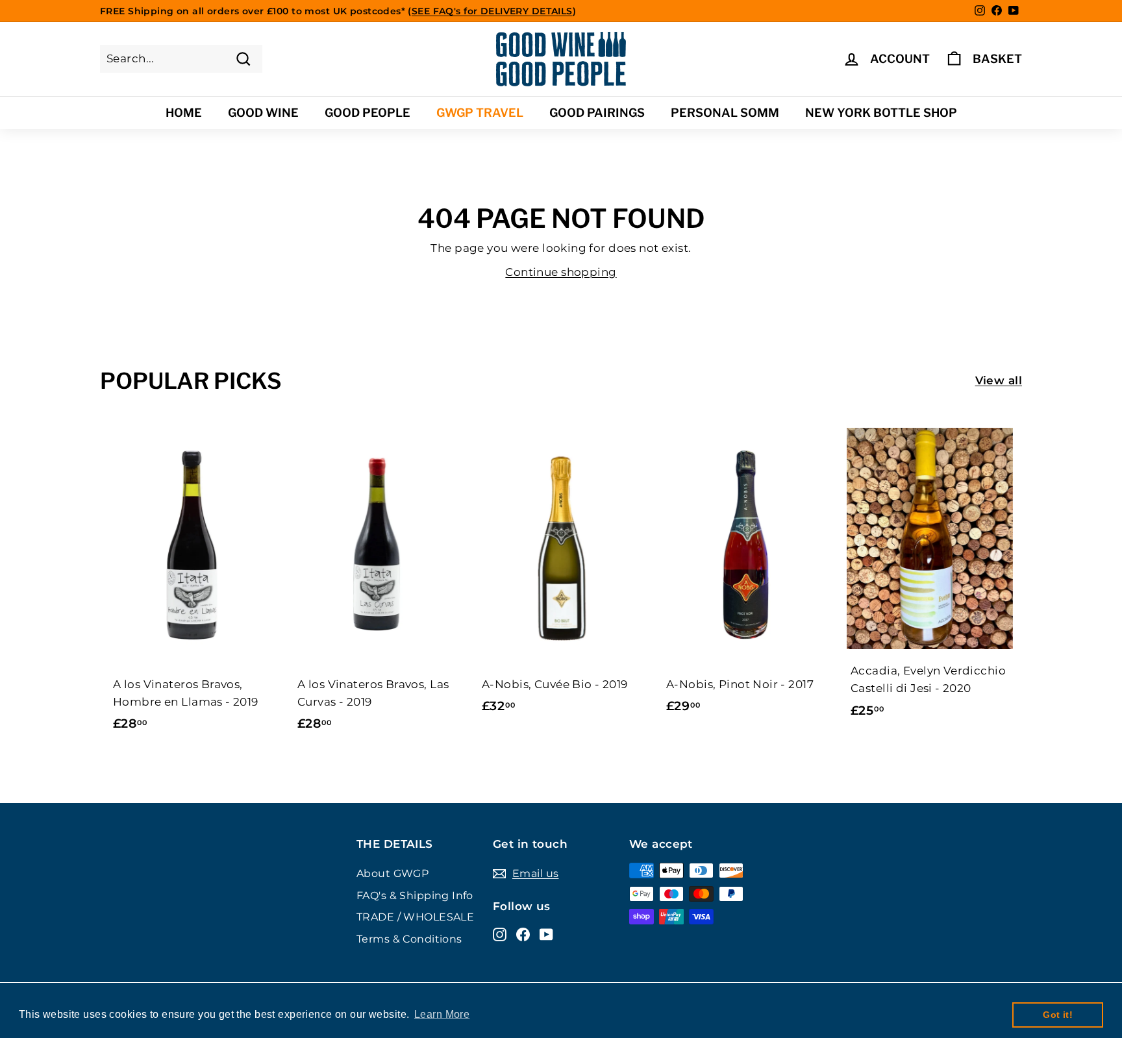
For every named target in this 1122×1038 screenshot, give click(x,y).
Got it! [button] (1058, 1014)
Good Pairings (597, 112)
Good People (367, 112)
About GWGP (392, 873)
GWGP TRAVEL (479, 112)
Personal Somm (725, 112)
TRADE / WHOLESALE (415, 917)
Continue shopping (560, 272)
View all (998, 380)
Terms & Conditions (409, 939)
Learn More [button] (441, 1014)
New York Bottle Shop (881, 112)
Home (184, 112)
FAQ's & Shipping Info (414, 895)
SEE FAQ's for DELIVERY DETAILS (492, 11)
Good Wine (263, 112)
